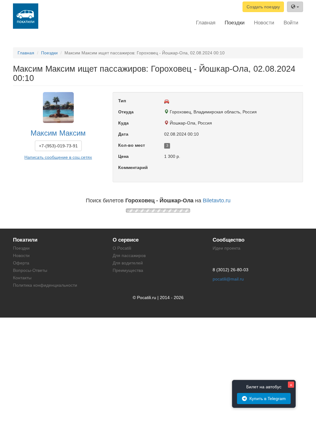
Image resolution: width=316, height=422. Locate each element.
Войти (291, 23)
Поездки (235, 23)
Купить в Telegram (267, 398)
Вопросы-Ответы (30, 270)
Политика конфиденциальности (45, 285)
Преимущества (128, 270)
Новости (264, 23)
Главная (205, 23)
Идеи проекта (226, 248)
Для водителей (128, 262)
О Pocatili (122, 248)
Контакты (22, 277)
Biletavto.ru (217, 200)
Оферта (21, 262)
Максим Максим (58, 133)
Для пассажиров (129, 255)
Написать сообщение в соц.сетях (58, 157)
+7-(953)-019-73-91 (58, 145)
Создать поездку (263, 6)
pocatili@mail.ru (228, 278)
